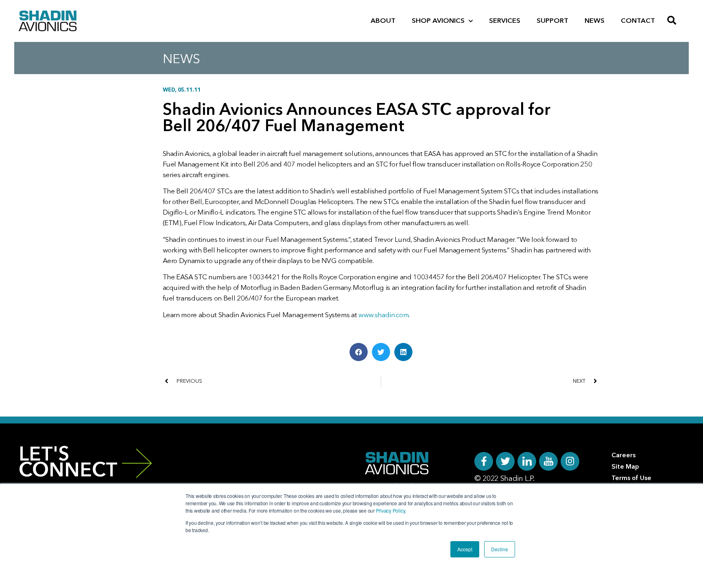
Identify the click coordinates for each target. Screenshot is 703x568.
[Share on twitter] (381, 352)
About (383, 21)
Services (504, 21)
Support (552, 21)
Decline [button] (499, 549)
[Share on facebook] (358, 352)
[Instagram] (570, 461)
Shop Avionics (438, 21)
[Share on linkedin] (403, 352)
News (595, 21)
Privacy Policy (390, 510)
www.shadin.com (383, 315)
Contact (638, 21)
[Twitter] (505, 461)
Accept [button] (464, 549)
